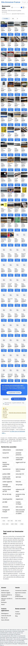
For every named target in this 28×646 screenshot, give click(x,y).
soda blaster (19, 450)
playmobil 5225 (17, 441)
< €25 (3, 520)
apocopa (18, 477)
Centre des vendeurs (20, 598)
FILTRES (6, 18)
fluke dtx (18, 482)
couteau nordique (18, 503)
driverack (5, 507)
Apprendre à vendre (20, 592)
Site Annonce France (10, 2)
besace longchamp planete (6, 464)
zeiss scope (19, 507)
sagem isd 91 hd (20, 462)
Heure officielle (5, 620)
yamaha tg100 (21, 438)
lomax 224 (6, 457)
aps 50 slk (9, 441)
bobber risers (4, 439)
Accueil (3, 14)
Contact (17, 611)
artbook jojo (12, 439)
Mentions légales (5, 592)
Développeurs (4, 613)
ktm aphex (19, 439)
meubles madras (12, 438)
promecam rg (4, 442)
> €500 (21, 524)
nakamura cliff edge (20, 490)
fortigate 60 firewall (6, 510)
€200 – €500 (14, 524)
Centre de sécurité (6, 615)
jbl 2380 (5, 502)
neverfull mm (6, 469)
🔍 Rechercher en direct (18, 399)
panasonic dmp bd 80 (20, 495)
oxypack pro (19, 499)
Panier (3, 604)
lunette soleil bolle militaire (7, 478)
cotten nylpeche (7, 482)
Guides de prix (5, 590)
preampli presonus (18, 454)
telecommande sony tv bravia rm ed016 (20, 511)
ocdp (10, 442)
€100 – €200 (5, 524)
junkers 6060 (6, 474)
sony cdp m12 (20, 474)
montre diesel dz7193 (7, 490)
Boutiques (4, 602)
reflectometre (7, 450)
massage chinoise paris (7, 485)
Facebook (17, 614)
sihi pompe (19, 484)
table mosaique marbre (20, 470)
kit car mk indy (7, 494)
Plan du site (4, 618)
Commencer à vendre (20, 590)
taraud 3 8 (6, 453)
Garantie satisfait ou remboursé (6, 595)
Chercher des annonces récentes (17, 412)
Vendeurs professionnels (19, 595)
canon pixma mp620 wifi (19, 458)
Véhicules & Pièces (8, 14)
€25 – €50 (10, 520)
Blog (16, 616)
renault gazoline (7, 499)
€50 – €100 (18, 520)
